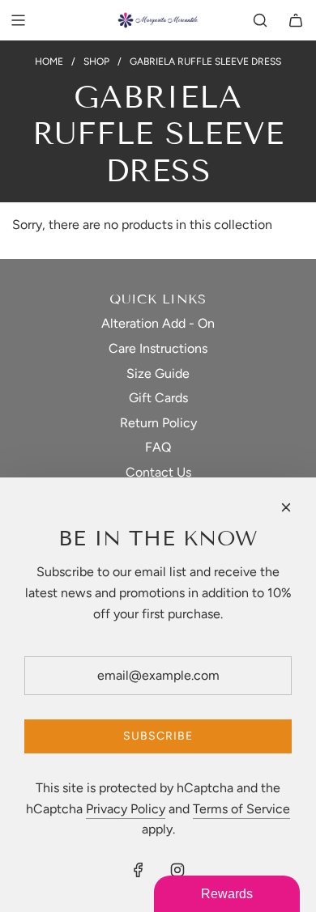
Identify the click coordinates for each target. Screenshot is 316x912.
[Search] (260, 20)
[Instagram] (177, 870)
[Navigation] (18, 20)
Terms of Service (241, 809)
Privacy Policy (125, 809)
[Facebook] (138, 870)
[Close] (286, 507)
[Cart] (296, 20)
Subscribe (158, 736)
